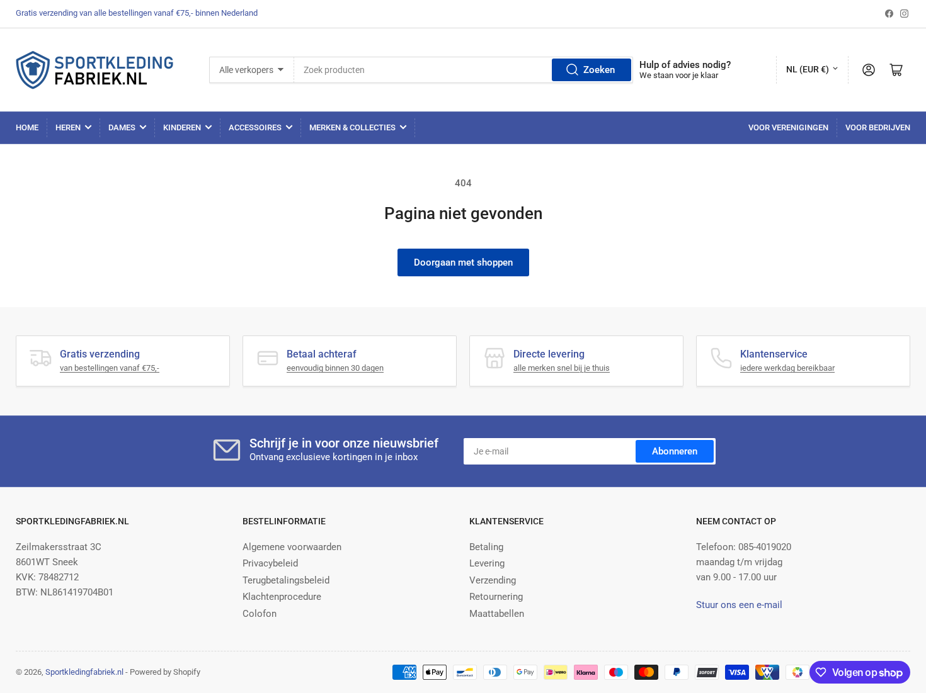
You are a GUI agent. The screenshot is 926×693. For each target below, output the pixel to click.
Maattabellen (496, 613)
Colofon (260, 613)
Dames (121, 127)
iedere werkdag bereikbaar (787, 368)
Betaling (486, 547)
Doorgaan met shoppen (463, 262)
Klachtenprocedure (282, 596)
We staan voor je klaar (678, 75)
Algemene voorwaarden (292, 547)
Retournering (496, 596)
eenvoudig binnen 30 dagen (335, 368)
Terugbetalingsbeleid (286, 580)
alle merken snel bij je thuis (561, 368)
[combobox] (463, 70)
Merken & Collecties (352, 127)
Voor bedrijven (877, 127)
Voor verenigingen (788, 127)
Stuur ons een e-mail (739, 605)
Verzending (492, 580)
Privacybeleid (270, 563)
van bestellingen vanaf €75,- (109, 368)
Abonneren (674, 451)
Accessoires (255, 127)
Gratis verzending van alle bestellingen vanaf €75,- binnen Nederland (137, 13)
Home (27, 127)
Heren (68, 127)
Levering (487, 563)
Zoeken (599, 70)
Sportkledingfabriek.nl (84, 672)
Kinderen (182, 127)
